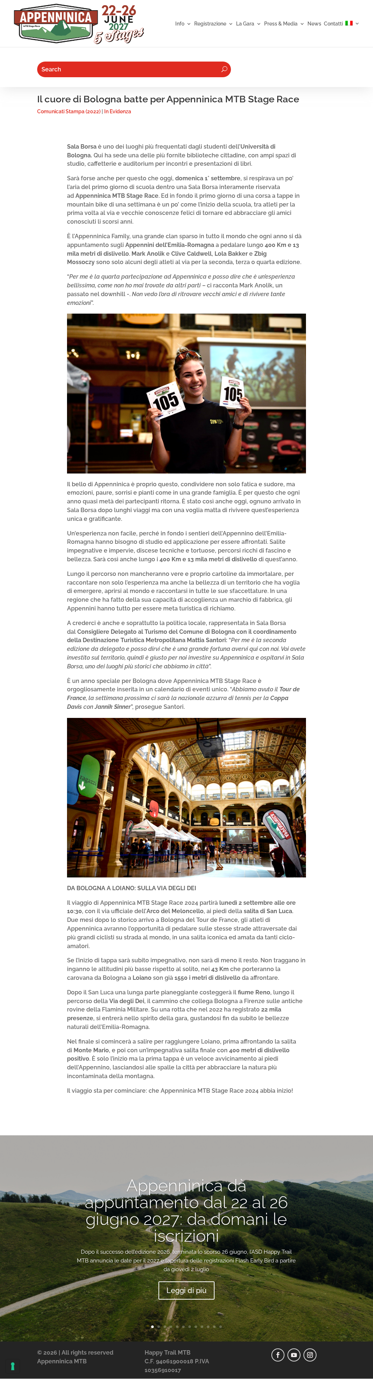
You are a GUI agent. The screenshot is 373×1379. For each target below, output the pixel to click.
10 (208, 1326)
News (314, 24)
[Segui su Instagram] (310, 1355)
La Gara (245, 24)
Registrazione (210, 24)
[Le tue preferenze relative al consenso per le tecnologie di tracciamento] (13, 1366)
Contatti (333, 24)
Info (179, 24)
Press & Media (281, 24)
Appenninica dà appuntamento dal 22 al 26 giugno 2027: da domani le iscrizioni (186, 1211)
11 (214, 1326)
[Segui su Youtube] (294, 1355)
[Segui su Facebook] (277, 1355)
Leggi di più (186, 1290)
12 (220, 1326)
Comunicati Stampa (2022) (69, 111)
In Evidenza (117, 111)
